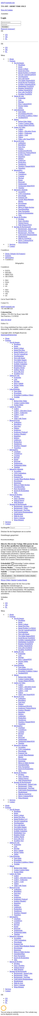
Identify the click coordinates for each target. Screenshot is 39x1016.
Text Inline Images (20, 360)
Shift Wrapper (18, 502)
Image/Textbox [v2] (20, 352)
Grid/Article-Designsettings (23, 512)
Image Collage (19, 348)
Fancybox (17, 426)
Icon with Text (19, 372)
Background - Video (21, 508)
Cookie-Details (22, 580)
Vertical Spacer (19, 500)
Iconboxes (17, 430)
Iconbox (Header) (20, 434)
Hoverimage (18, 481)
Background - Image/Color (23, 506)
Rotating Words (19, 368)
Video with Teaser (20, 418)
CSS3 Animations (20, 473)
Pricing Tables (19, 385)
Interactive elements (16, 469)
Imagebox (17, 436)
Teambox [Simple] (20, 446)
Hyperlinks (17, 393)
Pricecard (17, 461)
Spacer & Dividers (16, 494)
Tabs (15, 493)
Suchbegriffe (5, 528)
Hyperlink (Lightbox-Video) (23, 395)
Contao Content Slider (21, 403)
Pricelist (16, 381)
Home (7, 338)
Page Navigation (19, 489)
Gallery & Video (15, 407)
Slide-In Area (18, 516)
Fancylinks (17, 391)
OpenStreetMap (19, 487)
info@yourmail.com (8, 3)
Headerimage (18, 514)
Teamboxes (18, 444)
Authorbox (17, 422)
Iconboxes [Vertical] (21, 432)
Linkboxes (17, 440)
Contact (8, 524)
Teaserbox (17, 448)
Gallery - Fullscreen (20, 413)
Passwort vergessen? (8, 29)
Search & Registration (21, 491)
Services (8, 522)
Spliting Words (19, 370)
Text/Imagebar (19, 356)
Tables (16, 387)
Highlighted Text (19, 366)
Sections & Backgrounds (18, 504)
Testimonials (18, 463)
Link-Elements (15, 389)
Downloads (18, 475)
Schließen (4, 597)
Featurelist (17, 377)
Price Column (18, 383)
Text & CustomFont (21, 354)
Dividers (17, 496)
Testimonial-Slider (20, 465)
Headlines (17, 344)
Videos (16, 416)
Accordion (17, 471)
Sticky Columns (19, 518)
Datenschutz (12, 335)
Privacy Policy (6, 580)
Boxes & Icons (15, 420)
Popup (16, 459)
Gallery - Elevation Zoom (22, 411)
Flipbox (16, 428)
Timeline (17, 467)
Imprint (13, 580)
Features (8, 340)
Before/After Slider (20, 401)
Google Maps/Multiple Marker (24, 479)
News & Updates (7, 10)
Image (16, 346)
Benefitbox (17, 424)
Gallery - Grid (19, 414)
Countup (17, 455)
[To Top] (3, 1010)
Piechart (16, 457)
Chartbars (17, 452)
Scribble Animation (20, 364)
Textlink (17, 397)
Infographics (14, 450)
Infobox (16, 438)
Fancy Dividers (19, 498)
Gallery (16, 409)
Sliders (12, 399)
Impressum (4, 335)
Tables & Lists (14, 375)
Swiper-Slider (18, 405)
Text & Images (15, 342)
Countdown (18, 454)
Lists (15, 379)
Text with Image (19, 358)
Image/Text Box (19, 350)
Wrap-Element (19, 520)
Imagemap (17, 483)
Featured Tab (18, 477)
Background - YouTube (22, 510)
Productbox (18, 442)
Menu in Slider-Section (22, 485)
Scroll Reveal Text (20, 362)
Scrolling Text (19, 374)
